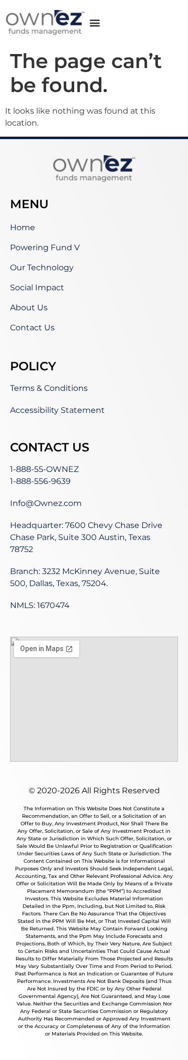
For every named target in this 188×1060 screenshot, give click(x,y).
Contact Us (32, 327)
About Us (29, 307)
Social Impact (37, 287)
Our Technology (42, 267)
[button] (94, 23)
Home (22, 227)
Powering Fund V (45, 247)
